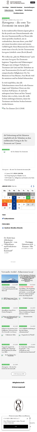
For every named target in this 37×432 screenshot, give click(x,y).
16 (14, 201)
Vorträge (5, 7)
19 (28, 201)
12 (28, 197)
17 (19, 201)
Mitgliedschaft (18, 382)
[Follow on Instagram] (11, 392)
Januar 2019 (9, 186)
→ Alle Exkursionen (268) (18, 374)
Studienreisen (19, 13)
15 (10, 201)
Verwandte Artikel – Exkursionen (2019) (17, 272)
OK (16, 426)
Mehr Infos (11, 423)
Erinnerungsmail (18, 387)
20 (33, 201)
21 (5, 204)
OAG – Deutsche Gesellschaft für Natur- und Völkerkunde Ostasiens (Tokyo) (16, 2)
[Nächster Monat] (34, 186)
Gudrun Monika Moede (13, 228)
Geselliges (19, 10)
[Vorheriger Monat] (31, 186)
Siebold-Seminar (16, 7)
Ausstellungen (29, 7)
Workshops (28, 10)
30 (14, 208)
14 (5, 201)
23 (14, 204)
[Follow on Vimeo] (16, 392)
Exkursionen (9, 10)
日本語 (32, 2)
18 (24, 201)
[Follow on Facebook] (21, 392)
